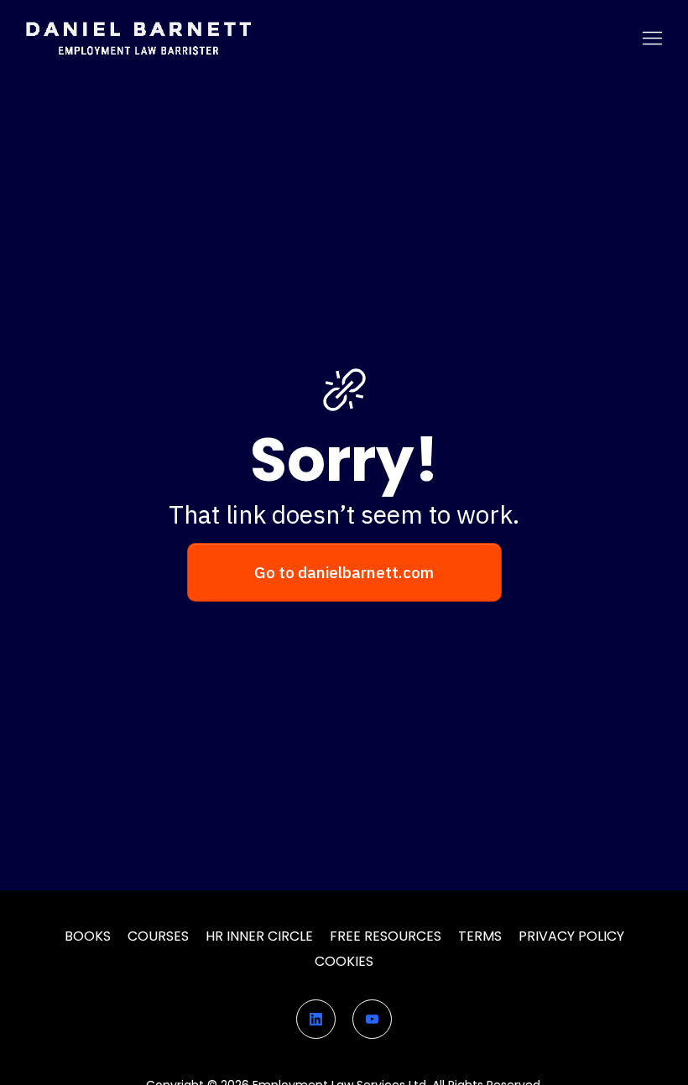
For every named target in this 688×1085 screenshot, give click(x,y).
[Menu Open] (465, 38)
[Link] (316, 1019)
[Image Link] (138, 38)
